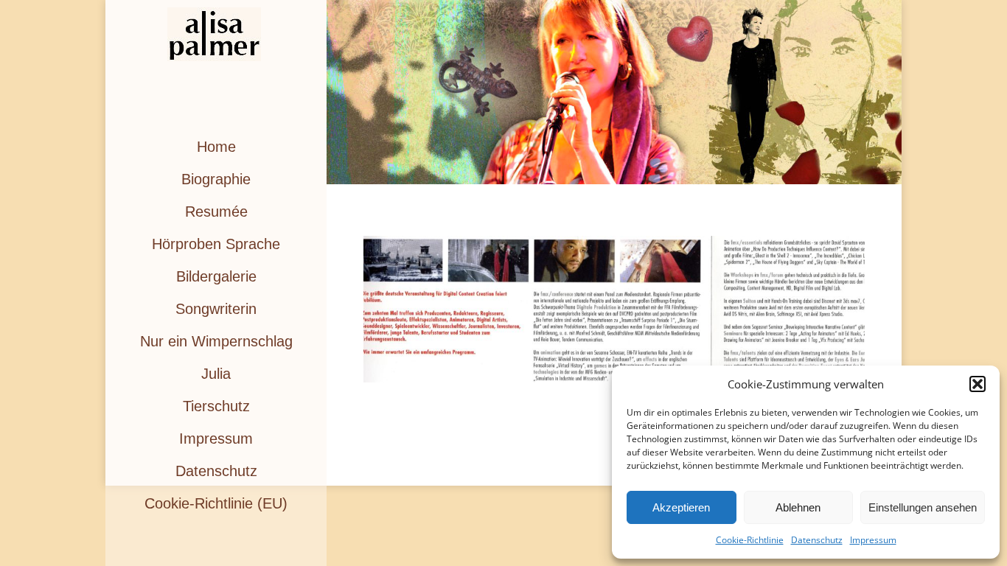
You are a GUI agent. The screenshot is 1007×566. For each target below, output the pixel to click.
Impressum (873, 540)
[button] (977, 384)
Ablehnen (798, 507)
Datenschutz (817, 540)
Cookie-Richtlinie (750, 540)
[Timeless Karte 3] (614, 309)
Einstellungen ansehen (922, 507)
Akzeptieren (681, 507)
